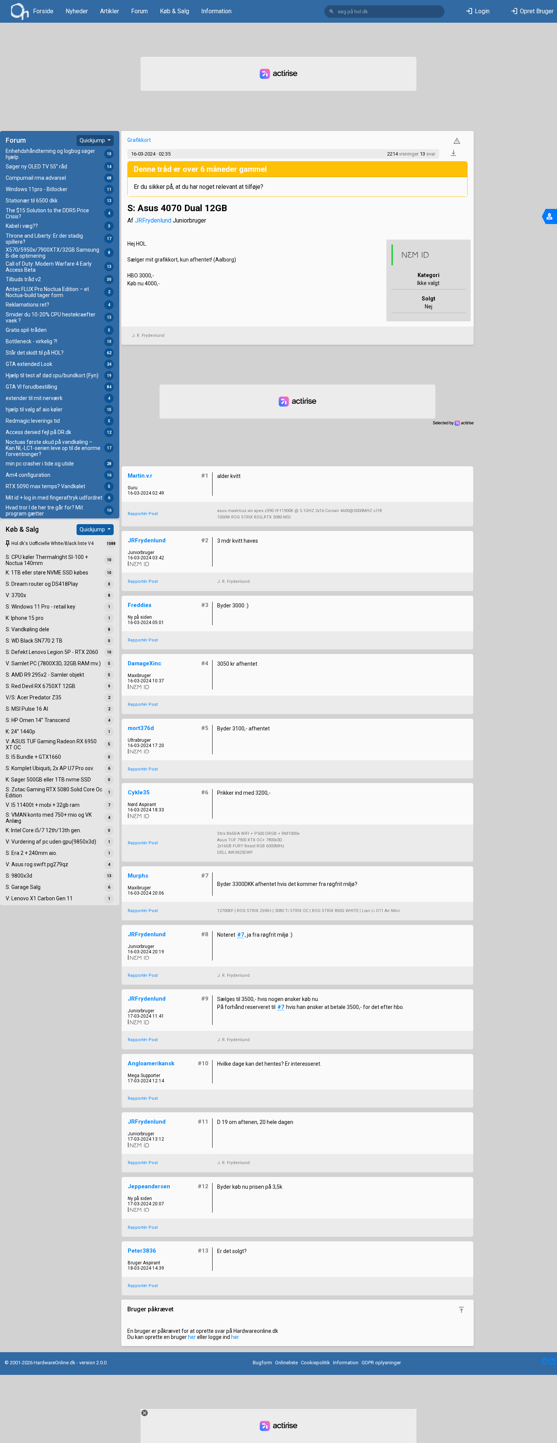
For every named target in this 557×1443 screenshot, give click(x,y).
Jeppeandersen (149, 1186)
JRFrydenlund (153, 220)
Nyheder (77, 11)
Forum (139, 11)
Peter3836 (142, 1250)
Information (216, 11)
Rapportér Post (143, 513)
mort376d (141, 728)
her (192, 1337)
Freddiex (140, 605)
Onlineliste (286, 1362)
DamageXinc (144, 663)
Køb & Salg (174, 11)
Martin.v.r (140, 475)
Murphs (138, 875)
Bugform (262, 1362)
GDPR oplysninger (381, 1362)
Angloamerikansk (151, 1063)
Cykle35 (139, 792)
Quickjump (93, 140)
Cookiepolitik (315, 1362)
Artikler (109, 11)
